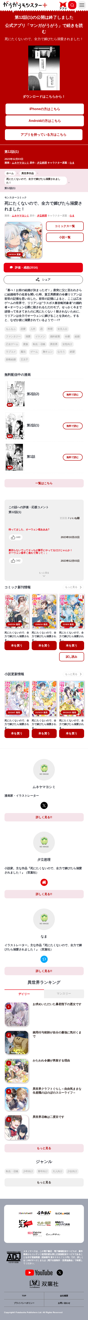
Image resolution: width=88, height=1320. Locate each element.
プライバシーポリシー (24, 1303)
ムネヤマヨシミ (20, 162)
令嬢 (67, 336)
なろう (61, 351)
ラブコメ (11, 351)
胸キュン (48, 351)
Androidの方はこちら (45, 120)
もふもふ (11, 329)
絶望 (72, 351)
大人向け (57, 1171)
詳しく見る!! (44, 817)
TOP (24, 1296)
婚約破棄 (55, 336)
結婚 (77, 336)
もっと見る (44, 573)
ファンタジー (13, 336)
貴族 (25, 344)
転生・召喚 (39, 344)
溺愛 (28, 336)
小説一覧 (65, 237)
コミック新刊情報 (18, 587)
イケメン (40, 336)
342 (18, 560)
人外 (32, 329)
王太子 (24, 359)
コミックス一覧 (65, 226)
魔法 (23, 351)
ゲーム (34, 351)
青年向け (43, 1171)
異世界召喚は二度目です (48, 1116)
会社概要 (64, 1296)
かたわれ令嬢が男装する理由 (51, 1060)
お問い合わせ (64, 1303)
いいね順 (75, 518)
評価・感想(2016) (26, 267)
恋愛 (23, 329)
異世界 (54, 344)
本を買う (17, 645)
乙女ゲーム (12, 344)
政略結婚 (11, 359)
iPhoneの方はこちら (44, 109)
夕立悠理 (42, 162)
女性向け (67, 344)
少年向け (28, 1171)
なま (72, 162)
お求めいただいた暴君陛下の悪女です (57, 1004)
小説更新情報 (14, 674)
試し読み (71, 656)
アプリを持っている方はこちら (44, 134)
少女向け (72, 1171)
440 (18, 537)
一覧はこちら (44, 483)
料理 (50, 329)
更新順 (63, 518)
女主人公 (62, 329)
